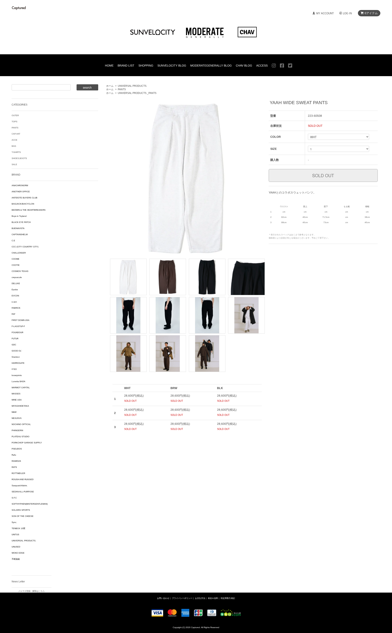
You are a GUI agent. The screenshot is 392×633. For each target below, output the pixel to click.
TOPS (14, 121)
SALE (14, 164)
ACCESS (262, 65)
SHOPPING (145, 65)
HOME (109, 65)
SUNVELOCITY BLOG (171, 65)
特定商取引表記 (228, 598)
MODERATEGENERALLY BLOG (211, 65)
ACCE (14, 140)
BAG (14, 146)
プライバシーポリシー (182, 598)
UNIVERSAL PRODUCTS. (132, 86)
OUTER (15, 115)
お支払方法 (200, 598)
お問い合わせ (163, 598)
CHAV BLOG (244, 65)
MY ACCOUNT (325, 13)
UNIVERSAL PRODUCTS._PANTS (137, 93)
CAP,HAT (16, 134)
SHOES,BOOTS (19, 158)
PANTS (122, 89)
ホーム (110, 86)
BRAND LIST (126, 65)
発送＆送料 (213, 598)
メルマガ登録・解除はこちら (31, 591)
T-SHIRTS (16, 152)
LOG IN (347, 13)
